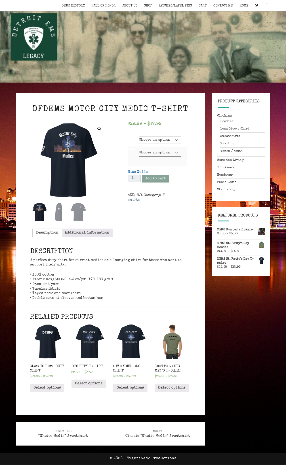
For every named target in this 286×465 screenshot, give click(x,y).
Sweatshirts (230, 136)
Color (133, 136)
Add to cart (155, 178)
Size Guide (138, 172)
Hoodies (226, 121)
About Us (129, 5)
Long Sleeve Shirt (234, 128)
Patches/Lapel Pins (175, 5)
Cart (203, 5)
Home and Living (230, 160)
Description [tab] (47, 233)
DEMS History (73, 5)
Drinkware (226, 167)
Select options (47, 388)
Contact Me (223, 5)
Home (244, 5)
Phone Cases (226, 182)
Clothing (224, 115)
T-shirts (227, 143)
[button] (99, 129)
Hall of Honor (103, 5)
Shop (148, 5)
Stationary (226, 189)
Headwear (225, 174)
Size (132, 149)
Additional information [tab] (87, 233)
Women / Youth (231, 151)
